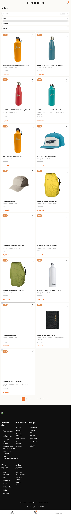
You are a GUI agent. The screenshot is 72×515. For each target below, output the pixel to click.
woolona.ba (6, 493)
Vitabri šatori (33, 438)
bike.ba (4, 477)
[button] (66, 35)
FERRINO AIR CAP (9, 201)
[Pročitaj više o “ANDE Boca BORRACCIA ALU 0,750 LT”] (32, 35)
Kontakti (18, 430)
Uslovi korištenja (20, 438)
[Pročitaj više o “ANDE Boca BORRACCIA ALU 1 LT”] (66, 79)
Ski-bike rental (33, 427)
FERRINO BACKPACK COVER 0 (48, 201)
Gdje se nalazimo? (19, 434)
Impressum (19, 447)
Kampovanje (50, 112)
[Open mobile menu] (2, 3)
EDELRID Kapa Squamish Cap (47, 156)
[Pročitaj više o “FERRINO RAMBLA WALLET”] (66, 305)
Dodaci (10, 68)
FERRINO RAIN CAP (9, 335)
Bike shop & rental (33, 431)
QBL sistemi (33, 435)
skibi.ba (5, 490)
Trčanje (5, 68)
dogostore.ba (6, 481)
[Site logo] (35, 3)
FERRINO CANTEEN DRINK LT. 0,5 (49, 290)
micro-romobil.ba (6, 473)
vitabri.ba (5, 484)
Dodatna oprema (59, 112)
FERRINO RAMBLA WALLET (46, 335)
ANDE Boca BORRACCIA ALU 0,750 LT (16, 65)
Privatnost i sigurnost (19, 442)
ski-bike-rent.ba (7, 487)
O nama (18, 427)
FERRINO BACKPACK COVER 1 (47, 246)
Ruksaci (54, 203)
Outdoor (14, 68)
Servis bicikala (33, 442)
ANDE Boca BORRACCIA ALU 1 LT (49, 110)
